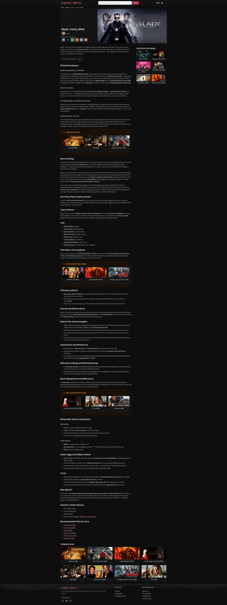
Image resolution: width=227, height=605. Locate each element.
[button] (63, 40)
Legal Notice (147, 596)
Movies (68, 7)
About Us (146, 591)
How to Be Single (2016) (143, 71)
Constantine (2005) (70, 533)
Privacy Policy (147, 599)
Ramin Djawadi (85, 254)
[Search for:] (115, 3)
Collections (118, 594)
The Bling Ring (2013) (158, 70)
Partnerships (147, 594)
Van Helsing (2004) (69, 528)
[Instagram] (62, 600)
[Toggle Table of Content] (79, 59)
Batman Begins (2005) (76, 517)
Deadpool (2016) (69, 538)
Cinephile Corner (120, 596)
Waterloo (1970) (143, 83)
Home (62, 7)
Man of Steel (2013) (90, 517)
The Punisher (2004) (70, 536)
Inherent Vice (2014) (158, 59)
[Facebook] (66, 600)
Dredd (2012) (143, 59)
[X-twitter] (70, 600)
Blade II (78, 468)
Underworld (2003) (70, 525)
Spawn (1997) (68, 530)
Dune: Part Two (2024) (158, 83)
